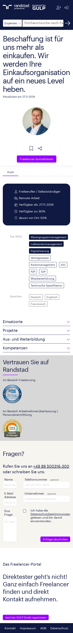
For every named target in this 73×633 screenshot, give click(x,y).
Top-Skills (16, 236)
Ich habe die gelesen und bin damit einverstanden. (50, 516)
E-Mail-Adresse (10, 495)
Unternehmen (34, 493)
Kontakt (10, 628)
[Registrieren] (58, 7)
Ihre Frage (8, 512)
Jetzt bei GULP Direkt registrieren (25, 617)
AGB (43, 628)
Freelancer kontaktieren (36, 159)
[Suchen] (67, 23)
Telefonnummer (36, 479)
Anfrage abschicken (55, 539)
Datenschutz (59, 628)
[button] (12, 23)
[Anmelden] (66, 7)
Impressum (28, 628)
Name (8, 479)
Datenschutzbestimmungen (50, 514)
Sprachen (16, 296)
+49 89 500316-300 (51, 466)
